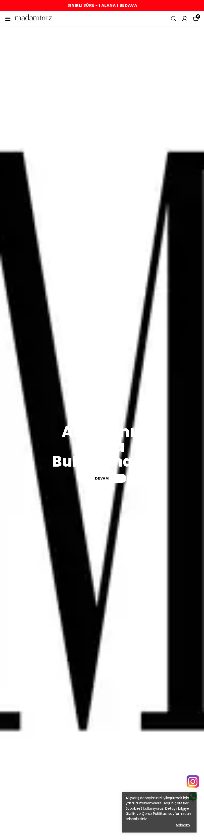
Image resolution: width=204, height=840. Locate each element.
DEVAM (102, 478)
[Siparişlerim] (185, 18)
